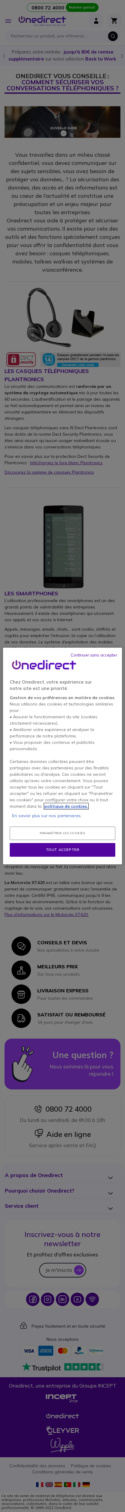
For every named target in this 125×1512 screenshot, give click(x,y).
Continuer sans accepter (94, 655)
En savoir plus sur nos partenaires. (47, 815)
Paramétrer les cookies (62, 833)
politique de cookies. (66, 806)
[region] (62, 756)
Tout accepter (62, 849)
